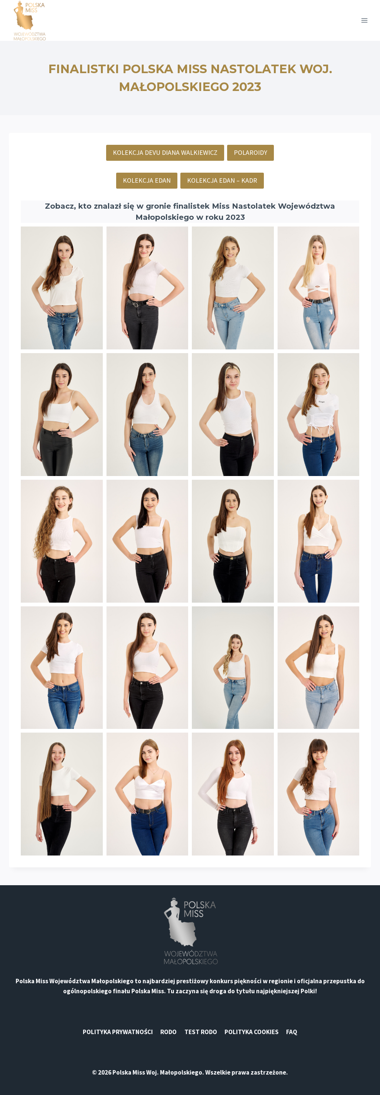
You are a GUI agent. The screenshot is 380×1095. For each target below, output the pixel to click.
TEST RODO (200, 1032)
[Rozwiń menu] (364, 20)
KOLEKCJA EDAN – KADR (222, 180)
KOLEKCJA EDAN (147, 180)
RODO (168, 1032)
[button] (62, 288)
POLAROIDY (250, 152)
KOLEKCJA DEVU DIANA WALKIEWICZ (165, 152)
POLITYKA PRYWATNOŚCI (118, 1032)
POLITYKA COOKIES (252, 1032)
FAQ (291, 1032)
